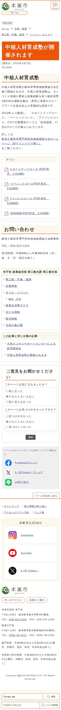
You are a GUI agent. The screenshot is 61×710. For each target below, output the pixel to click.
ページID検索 (51, 705)
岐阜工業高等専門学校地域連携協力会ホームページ (30, 141)
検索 (53, 696)
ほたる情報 (13, 312)
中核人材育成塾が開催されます (27, 355)
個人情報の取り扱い (35, 506)
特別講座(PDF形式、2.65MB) (29, 213)
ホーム (5, 29)
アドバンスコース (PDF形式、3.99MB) (28, 201)
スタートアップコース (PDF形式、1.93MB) (28, 171)
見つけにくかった (20, 427)
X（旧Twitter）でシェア (29, 472)
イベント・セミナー (41, 34)
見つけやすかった (20, 416)
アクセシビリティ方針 (16, 512)
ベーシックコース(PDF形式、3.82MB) (28, 186)
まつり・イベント (17, 292)
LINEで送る (22, 482)
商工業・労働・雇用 (13, 34)
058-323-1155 (18, 619)
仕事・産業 (20, 29)
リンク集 (39, 512)
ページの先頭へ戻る (45, 496)
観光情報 (11, 318)
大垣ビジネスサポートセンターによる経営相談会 (31, 346)
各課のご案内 (37, 600)
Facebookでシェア (26, 462)
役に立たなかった (20, 401)
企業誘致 (11, 286)
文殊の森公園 (14, 325)
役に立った (16, 391)
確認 (30, 437)
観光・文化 (15, 299)
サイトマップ (11, 506)
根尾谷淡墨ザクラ (17, 305)
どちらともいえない (21, 396)
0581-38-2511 (18, 635)
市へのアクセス (13, 600)
